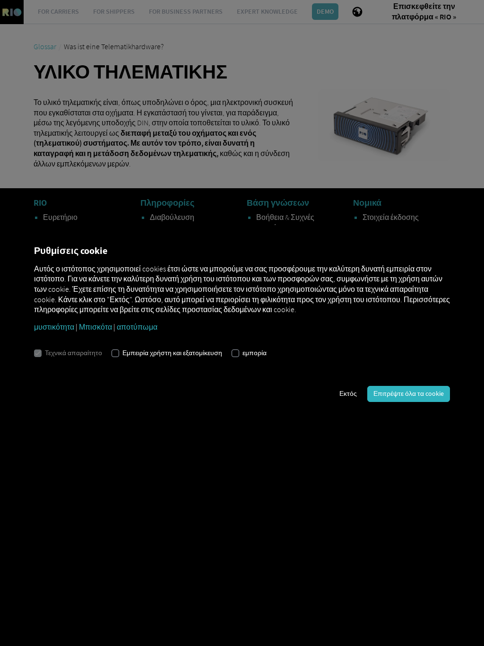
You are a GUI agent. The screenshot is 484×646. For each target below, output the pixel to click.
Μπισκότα (95, 327)
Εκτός (348, 393)
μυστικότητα (54, 327)
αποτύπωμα (137, 327)
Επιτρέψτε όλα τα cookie (408, 393)
